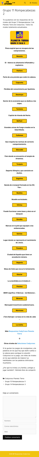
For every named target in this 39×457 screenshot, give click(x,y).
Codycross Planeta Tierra (14, 378)
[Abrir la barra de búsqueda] (25, 3)
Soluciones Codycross (26, 343)
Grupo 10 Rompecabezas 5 (15, 381)
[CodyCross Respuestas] (8, 3)
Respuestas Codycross (22, 454)
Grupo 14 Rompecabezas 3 (15, 384)
